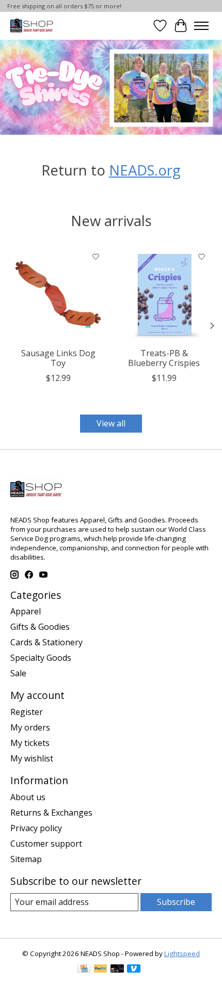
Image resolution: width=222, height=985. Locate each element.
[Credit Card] (83, 969)
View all (111, 423)
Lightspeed (182, 953)
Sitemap (26, 859)
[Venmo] (133, 969)
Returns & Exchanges (51, 812)
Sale (18, 673)
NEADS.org (145, 170)
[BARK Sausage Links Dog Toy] (58, 294)
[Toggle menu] (201, 25)
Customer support (46, 843)
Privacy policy (36, 828)
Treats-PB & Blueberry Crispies (164, 358)
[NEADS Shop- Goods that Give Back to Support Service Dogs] (31, 25)
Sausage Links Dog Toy (58, 358)
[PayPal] (100, 969)
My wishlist (31, 758)
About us (27, 797)
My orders (30, 727)
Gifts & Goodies (40, 626)
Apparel (25, 611)
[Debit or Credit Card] (117, 969)
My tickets (30, 743)
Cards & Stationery (46, 642)
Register (26, 712)
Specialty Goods (40, 657)
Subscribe (176, 902)
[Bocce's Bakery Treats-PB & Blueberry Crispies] (164, 294)
